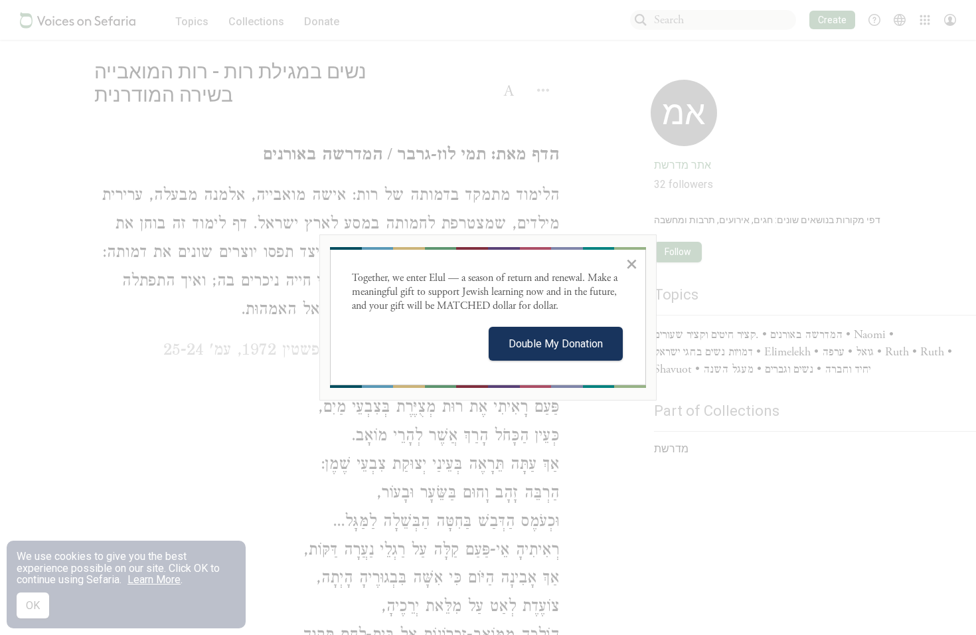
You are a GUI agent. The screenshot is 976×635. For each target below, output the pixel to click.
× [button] (631, 263)
